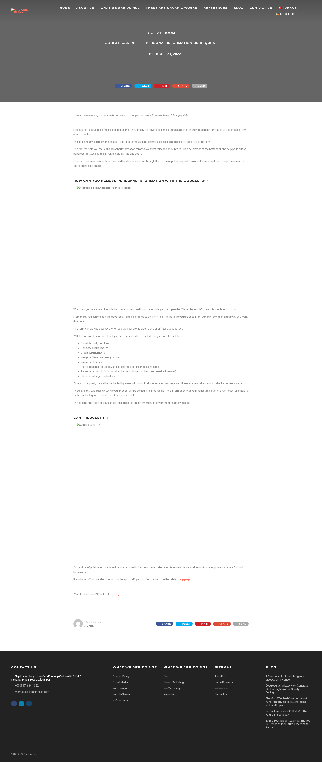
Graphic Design (121, 676)
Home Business (224, 682)
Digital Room (161, 33)
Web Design (120, 688)
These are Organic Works (171, 7)
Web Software (121, 694)
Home (65, 7)
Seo (166, 676)
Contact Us (261, 7)
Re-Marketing (172, 688)
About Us (85, 7)
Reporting (169, 694)
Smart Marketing (174, 682)
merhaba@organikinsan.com (32, 691)
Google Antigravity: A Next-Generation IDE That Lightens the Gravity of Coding (288, 689)
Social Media (120, 682)
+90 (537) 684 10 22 (27, 685)
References (215, 7)
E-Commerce (121, 700)
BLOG (238, 7)
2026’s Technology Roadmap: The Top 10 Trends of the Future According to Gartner (288, 724)
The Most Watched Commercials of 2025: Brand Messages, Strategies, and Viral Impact (286, 702)
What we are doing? (120, 7)
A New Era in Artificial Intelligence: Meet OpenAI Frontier (285, 678)
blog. (117, 594)
